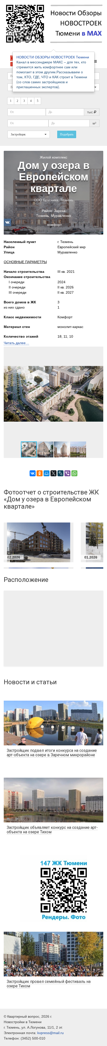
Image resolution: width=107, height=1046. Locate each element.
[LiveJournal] (60, 473)
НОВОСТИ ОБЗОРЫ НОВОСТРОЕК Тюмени (52, 56)
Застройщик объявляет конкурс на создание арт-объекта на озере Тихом (52, 829)
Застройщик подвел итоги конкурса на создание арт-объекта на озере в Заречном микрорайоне (52, 752)
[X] (53, 473)
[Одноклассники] (40, 473)
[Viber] (67, 473)
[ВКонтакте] (33, 473)
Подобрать (66, 134)
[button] (99, 394)
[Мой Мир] (47, 473)
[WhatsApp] (74, 473)
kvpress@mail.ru (50, 1033)
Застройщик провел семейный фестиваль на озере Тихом (49, 983)
